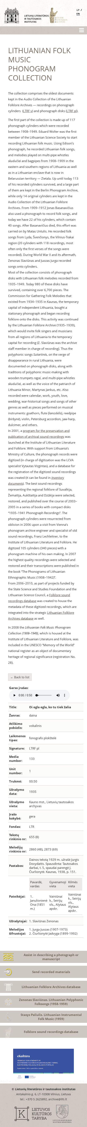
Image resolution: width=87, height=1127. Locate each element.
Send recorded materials (51, 972)
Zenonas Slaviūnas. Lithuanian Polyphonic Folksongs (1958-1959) (51, 1002)
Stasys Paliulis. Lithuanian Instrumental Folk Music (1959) (51, 1017)
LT (78, 10)
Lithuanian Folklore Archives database (51, 987)
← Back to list (19, 677)
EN (78, 13)
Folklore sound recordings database (51, 1032)
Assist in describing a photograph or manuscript (51, 957)
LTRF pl (72, 111)
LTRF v (27, 111)
